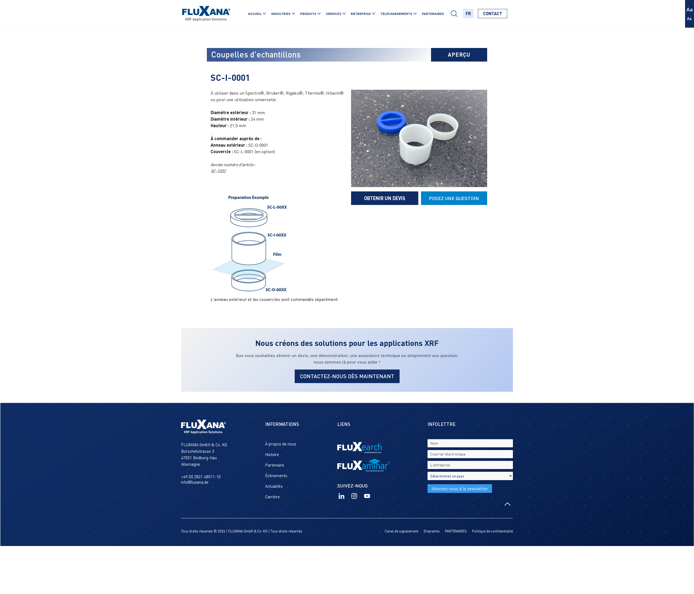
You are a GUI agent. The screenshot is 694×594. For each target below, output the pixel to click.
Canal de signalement (401, 531)
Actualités (274, 486)
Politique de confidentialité (492, 531)
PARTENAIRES (433, 13)
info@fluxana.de (194, 482)
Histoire (272, 454)
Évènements (276, 475)
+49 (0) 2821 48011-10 (201, 476)
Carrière (272, 496)
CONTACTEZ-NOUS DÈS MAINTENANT (347, 376)
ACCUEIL (255, 13)
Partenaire (274, 465)
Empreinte (431, 531)
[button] (255, 13)
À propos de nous (280, 443)
